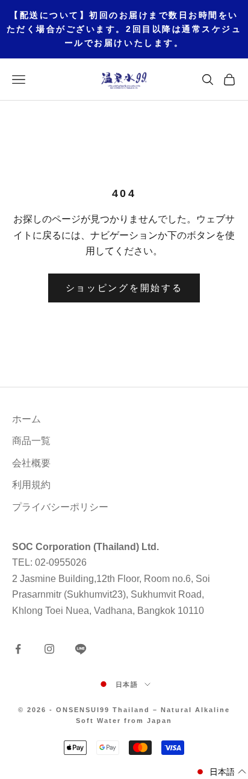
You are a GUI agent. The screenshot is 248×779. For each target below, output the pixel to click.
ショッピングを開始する (124, 288)
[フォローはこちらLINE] (81, 649)
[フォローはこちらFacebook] (18, 649)
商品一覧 (31, 441)
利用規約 (31, 485)
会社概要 (31, 463)
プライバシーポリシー (60, 507)
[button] (220, 772)
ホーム (26, 419)
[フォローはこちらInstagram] (49, 649)
